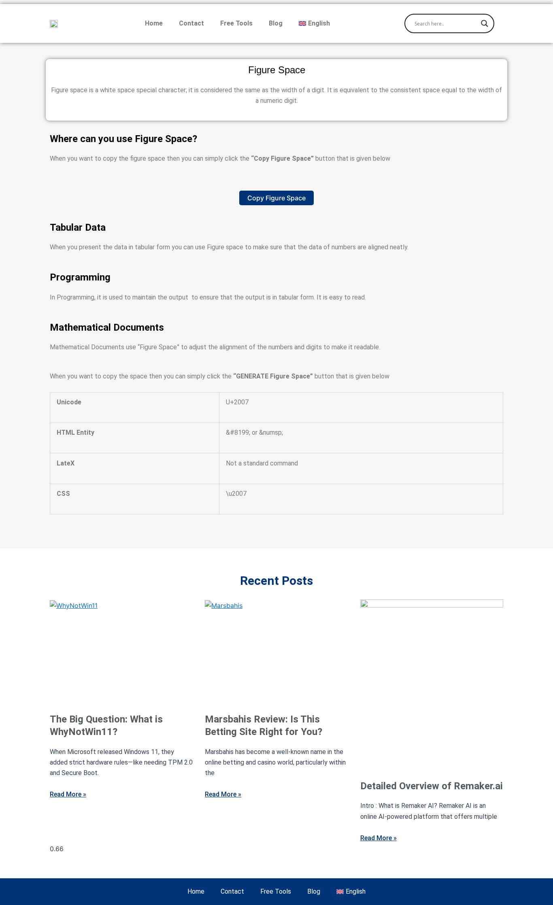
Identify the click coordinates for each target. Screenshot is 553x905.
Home (154, 23)
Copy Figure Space (276, 198)
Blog (276, 23)
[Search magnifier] (484, 23)
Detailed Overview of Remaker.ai (431, 786)
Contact (191, 23)
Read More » (68, 794)
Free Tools (236, 23)
